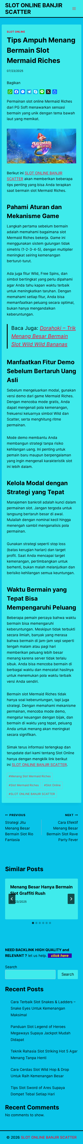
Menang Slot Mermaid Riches (30, 776)
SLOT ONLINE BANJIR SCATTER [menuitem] (39, 765)
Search (11, 967)
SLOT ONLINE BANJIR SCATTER (32, 794)
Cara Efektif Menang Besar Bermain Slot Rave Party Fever (62, 827)
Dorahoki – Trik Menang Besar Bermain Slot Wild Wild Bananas (43, 336)
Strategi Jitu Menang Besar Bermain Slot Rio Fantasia (19, 827)
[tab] (33, 923)
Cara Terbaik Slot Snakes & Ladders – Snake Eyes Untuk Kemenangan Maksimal (43, 1008)
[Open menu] (74, 8)
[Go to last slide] (12, 899)
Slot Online (52, 785)
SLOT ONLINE (16, 31)
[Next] (71, 899)
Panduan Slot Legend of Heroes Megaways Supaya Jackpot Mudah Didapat (40, 1033)
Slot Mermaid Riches (24, 785)
